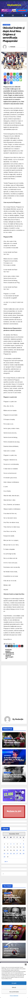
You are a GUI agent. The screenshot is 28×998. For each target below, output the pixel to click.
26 (14, 853)
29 (23, 853)
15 (23, 847)
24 (7, 853)
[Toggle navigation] (13, 15)
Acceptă (14, 983)
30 (4, 857)
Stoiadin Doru (9, 745)
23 (4, 853)
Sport (5, 946)
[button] (25, 964)
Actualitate (7, 893)
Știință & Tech (7, 928)
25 (11, 853)
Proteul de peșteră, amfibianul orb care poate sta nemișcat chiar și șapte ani (9, 654)
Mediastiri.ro (14, 5)
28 (20, 853)
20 (17, 850)
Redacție (12, 46)
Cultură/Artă (6, 24)
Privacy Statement (14, 995)
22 (23, 850)
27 (17, 853)
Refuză (14, 987)
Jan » (6, 861)
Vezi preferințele (14, 992)
